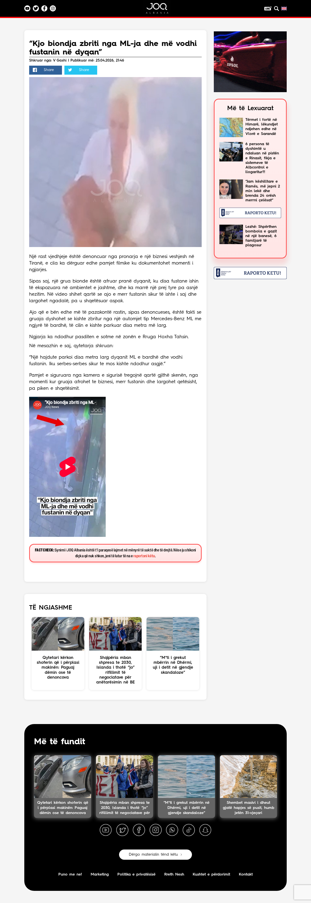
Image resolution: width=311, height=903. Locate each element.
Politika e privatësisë (136, 874)
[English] (284, 8)
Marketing (100, 874)
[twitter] (122, 830)
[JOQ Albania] (160, 10)
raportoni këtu (144, 556)
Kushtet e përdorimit (211, 874)
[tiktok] (189, 830)
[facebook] (139, 830)
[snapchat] (205, 830)
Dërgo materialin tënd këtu (153, 855)
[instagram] (155, 830)
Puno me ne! (70, 874)
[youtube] (105, 830)
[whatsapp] (172, 830)
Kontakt (246, 874)
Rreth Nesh (174, 874)
